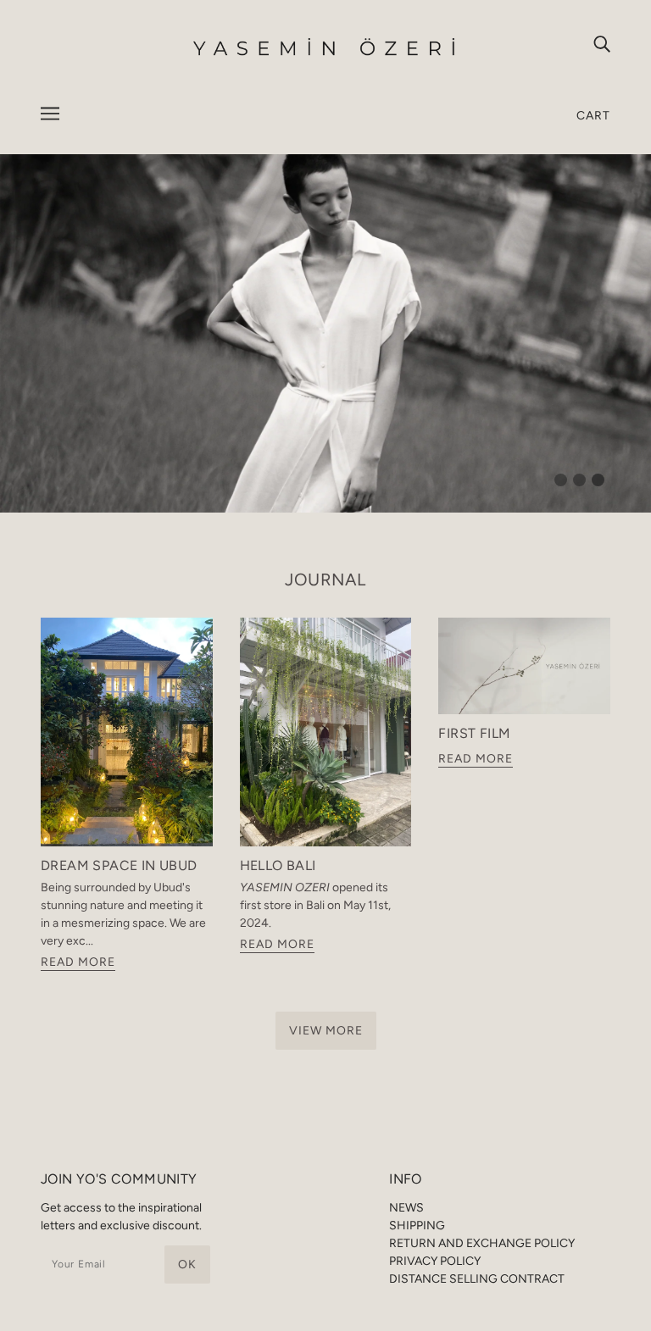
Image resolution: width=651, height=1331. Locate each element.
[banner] (325, 46)
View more (326, 1030)
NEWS (406, 1208)
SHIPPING (417, 1225)
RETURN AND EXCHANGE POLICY (482, 1243)
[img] (602, 43)
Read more (78, 963)
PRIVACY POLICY (435, 1261)
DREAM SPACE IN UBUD (119, 865)
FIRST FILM (474, 733)
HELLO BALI (278, 865)
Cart (593, 115)
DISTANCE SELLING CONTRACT (477, 1279)
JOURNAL (325, 579)
